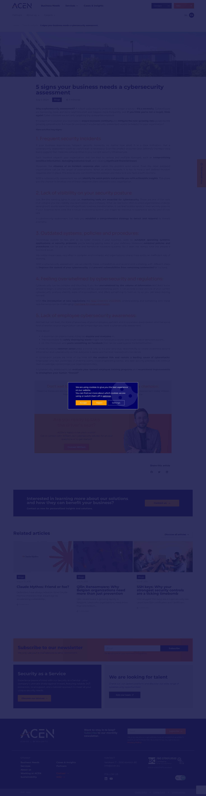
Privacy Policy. (135, 742)
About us (26, 769)
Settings (116, 403)
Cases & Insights (30, 25)
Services (25, 766)
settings (107, 396)
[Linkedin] (105, 778)
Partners (61, 766)
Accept (83, 403)
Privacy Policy (141, 792)
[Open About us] (38, 15)
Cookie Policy (159, 792)
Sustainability (29, 777)
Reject (99, 403)
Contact (61, 773)
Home (16, 25)
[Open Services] (77, 5)
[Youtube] (111, 778)
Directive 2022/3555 (109, 301)
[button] (151, 472)
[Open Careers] (54, 15)
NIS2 (59, 777)
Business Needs (30, 762)
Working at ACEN (31, 773)
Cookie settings (178, 792)
